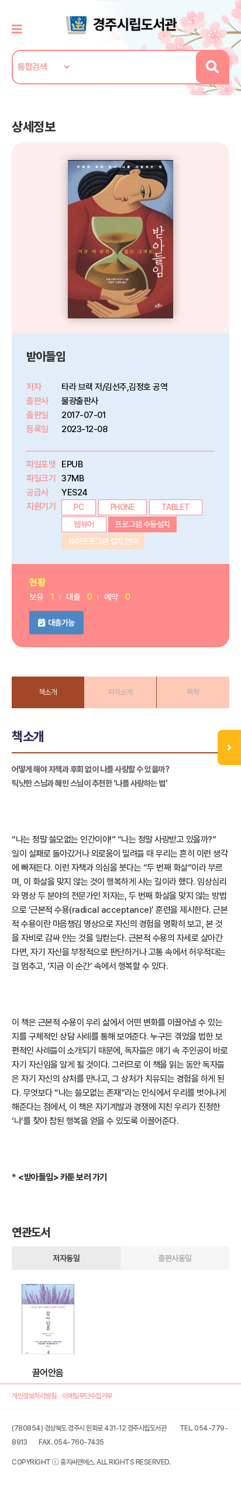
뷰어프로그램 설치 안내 (103, 541)
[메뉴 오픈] (229, 747)
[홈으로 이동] (120, 24)
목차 (193, 692)
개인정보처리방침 (34, 1396)
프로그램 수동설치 (142, 524)
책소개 (48, 692)
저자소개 (120, 692)
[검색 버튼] (212, 67)
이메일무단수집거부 (87, 1396)
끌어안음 (48, 1372)
